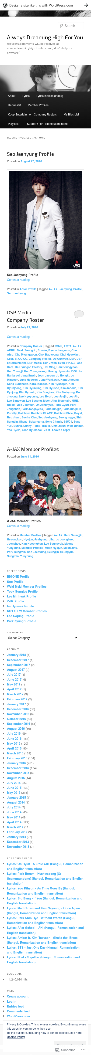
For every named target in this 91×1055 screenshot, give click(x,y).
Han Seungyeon (66, 367)
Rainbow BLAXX (42, 413)
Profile (77, 289)
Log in (11, 1001)
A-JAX (53, 289)
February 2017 (17, 699)
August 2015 (16, 778)
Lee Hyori (45, 396)
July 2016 (14, 733)
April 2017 (14, 689)
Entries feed (15, 1006)
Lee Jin (73, 396)
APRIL (11, 350)
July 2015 (14, 782)
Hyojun (28, 539)
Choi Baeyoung (48, 354)
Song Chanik (53, 421)
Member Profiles (38, 105)
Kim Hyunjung (32, 388)
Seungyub (67, 552)
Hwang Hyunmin (59, 371)
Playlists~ (14, 124)
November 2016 (18, 714)
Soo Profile (15, 581)
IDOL (74, 371)
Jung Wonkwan (49, 379)
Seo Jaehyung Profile (30, 154)
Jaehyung (65, 289)
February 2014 (17, 832)
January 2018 (16, 654)
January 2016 (16, 763)
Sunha (18, 426)
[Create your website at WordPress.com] (45, 5)
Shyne (23, 421)
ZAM (47, 430)
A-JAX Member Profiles (33, 449)
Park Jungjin (53, 409)
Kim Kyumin (27, 392)
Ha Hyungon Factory (28, 367)
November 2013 (18, 846)
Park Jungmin (72, 409)
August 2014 (16, 802)
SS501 (67, 421)
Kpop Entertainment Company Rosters (32, 114)
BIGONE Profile (18, 576)
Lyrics (26, 96)
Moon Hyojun (53, 548)
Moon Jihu (50, 400)
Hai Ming (49, 367)
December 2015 (18, 768)
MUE (75, 400)
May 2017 (13, 684)
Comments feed (18, 1011)
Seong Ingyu (67, 417)
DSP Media (34, 363)
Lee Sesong (34, 400)
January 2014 (16, 837)
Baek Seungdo (26, 350)
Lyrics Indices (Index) (49, 96)
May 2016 (13, 743)
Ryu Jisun (13, 417)
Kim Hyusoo (51, 388)
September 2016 (18, 723)
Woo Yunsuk (75, 426)
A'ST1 (67, 346)
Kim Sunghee (45, 392)
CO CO (22, 358)
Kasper (42, 384)
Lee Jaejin (60, 396)
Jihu (51, 539)
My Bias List (71, 114)
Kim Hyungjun (58, 384)
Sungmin (13, 556)
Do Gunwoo (60, 358)
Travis (46, 426)
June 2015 (14, 787)
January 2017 (16, 704)
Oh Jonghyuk (44, 405)
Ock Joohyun (25, 405)
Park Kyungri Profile (21, 621)
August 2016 (16, 728)
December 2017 (18, 660)
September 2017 (18, 664)
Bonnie (42, 350)
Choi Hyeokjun (69, 354)
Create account (17, 996)
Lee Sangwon (16, 400)
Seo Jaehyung (16, 293)
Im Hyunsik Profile (20, 606)
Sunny (27, 426)
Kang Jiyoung (69, 379)
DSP (72, 358)
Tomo (36, 426)
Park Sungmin (16, 552)
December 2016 (18, 709)
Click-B (12, 358)
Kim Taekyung (65, 392)
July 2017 (14, 674)
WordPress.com (18, 1016)
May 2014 (13, 817)
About (11, 96)
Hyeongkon (14, 539)
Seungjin (53, 552)
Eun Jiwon (50, 363)
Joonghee (13, 543)
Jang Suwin (28, 375)
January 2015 (16, 797)
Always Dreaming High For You (45, 37)
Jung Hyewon (29, 379)
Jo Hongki (62, 375)
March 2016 (15, 753)
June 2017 (14, 679)
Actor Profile (28, 289)
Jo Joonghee (64, 539)
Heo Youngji (15, 371)
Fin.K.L (70, 363)
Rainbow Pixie (63, 413)
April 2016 (14, 748)
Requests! (14, 105)
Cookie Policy (16, 1037)
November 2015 (18, 772)
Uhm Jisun (58, 426)
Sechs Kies (29, 417)
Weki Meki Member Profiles (26, 586)
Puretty (12, 413)
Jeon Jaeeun (46, 375)
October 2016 (16, 718)
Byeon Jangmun (59, 350)
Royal (78, 413)
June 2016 (14, 738)
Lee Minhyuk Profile (21, 596)
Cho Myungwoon (26, 354)
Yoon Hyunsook (32, 430)
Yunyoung (26, 556)
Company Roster (31, 346)
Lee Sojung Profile (20, 616)
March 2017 (15, 694)
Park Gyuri (62, 405)
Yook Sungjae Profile (22, 591)
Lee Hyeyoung (28, 396)
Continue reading (20, 279)
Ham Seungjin (73, 535)
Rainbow (24, 413)
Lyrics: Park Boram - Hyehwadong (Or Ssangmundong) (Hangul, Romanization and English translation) (45, 878)
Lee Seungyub (53, 543)
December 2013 (18, 841)
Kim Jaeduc (68, 388)
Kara (32, 384)
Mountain (64, 400)
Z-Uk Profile (15, 601)
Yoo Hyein (13, 430)
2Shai (58, 346)
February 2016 (17, 758)
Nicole (11, 405)
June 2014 (14, 812)
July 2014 (14, 807)
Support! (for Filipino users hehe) (48, 124)
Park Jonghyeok (32, 409)
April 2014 (14, 822)
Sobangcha (36, 421)
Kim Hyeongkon (32, 543)
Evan (61, 363)
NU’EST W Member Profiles (27, 611)
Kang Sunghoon (17, 384)
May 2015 (13, 792)
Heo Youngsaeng (35, 371)
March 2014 (15, 827)
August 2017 (16, 669)
